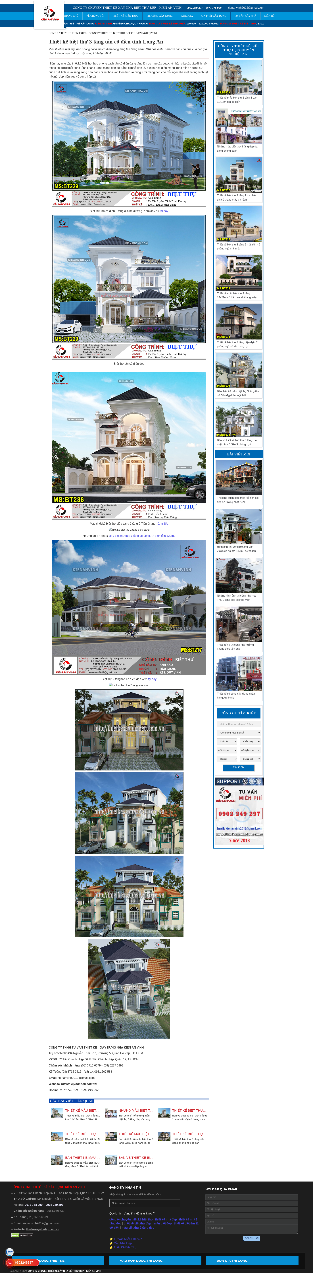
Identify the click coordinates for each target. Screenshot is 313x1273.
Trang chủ (71, 15)
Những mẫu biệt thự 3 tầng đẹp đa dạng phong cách (136, 1110)
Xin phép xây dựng (213, 15)
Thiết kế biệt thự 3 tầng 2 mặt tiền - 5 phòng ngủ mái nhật (82, 1134)
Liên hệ (269, 15)
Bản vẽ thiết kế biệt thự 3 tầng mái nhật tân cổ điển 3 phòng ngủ (136, 1157)
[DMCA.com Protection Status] (22, 1236)
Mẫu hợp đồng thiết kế (43, 1260)
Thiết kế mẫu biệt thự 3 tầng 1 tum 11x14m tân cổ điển (82, 1110)
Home (52, 33)
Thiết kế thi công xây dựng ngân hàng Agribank (236, 695)
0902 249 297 (195, 7)
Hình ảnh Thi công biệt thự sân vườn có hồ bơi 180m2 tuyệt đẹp (236, 548)
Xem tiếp (162, 523)
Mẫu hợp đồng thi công (141, 1260)
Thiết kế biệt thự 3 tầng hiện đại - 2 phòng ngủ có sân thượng (189, 1134)
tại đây (164, 210)
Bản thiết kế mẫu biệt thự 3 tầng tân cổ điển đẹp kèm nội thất (82, 1157)
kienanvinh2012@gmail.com (246, 7)
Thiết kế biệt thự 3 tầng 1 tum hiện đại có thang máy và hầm (189, 1110)
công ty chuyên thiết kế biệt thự (131, 1219)
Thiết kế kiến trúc (72, 33)
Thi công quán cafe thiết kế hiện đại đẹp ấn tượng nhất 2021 (237, 499)
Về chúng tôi (95, 15)
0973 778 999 (214, 7)
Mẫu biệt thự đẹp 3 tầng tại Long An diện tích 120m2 (141, 535)
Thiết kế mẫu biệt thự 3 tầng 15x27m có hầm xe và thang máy (136, 1134)
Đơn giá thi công (232, 1260)
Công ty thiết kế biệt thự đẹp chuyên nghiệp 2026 (123, 33)
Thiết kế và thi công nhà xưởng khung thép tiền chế (235, 646)
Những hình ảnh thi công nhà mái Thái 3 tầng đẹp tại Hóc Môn (236, 597)
